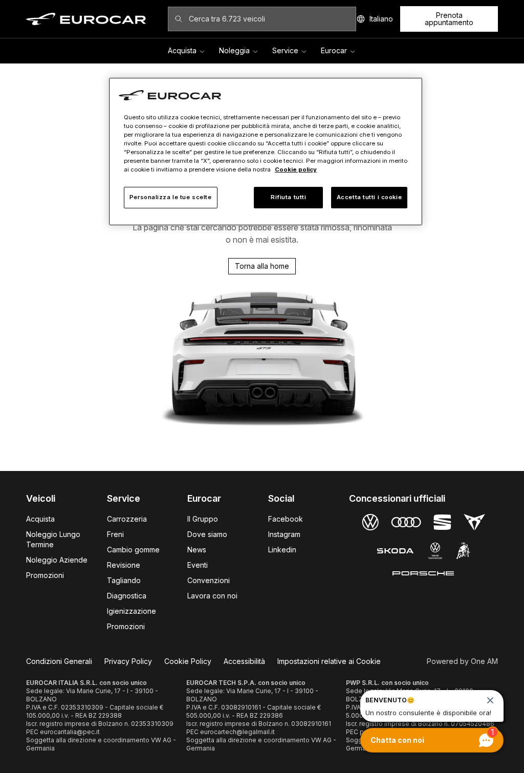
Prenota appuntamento (449, 19)
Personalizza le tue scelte (170, 197)
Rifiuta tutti (288, 197)
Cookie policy (296, 169)
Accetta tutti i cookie (369, 197)
